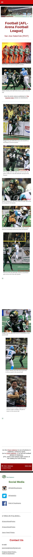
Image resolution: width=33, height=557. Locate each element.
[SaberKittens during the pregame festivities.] (16, 53)
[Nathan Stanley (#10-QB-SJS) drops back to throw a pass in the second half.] (16, 354)
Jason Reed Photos (8, 532)
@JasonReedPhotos (8, 521)
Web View (28, 466)
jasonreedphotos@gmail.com (11, 548)
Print (5, 466)
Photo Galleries (12, 450)
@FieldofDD (12, 495)
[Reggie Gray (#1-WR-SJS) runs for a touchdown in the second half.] (16, 320)
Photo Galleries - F (12, 453)
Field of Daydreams (14, 503)
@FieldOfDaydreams (15, 488)
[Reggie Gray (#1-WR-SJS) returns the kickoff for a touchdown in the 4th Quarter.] (16, 122)
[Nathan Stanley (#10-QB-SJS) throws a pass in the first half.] (16, 79)
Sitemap (10, 466)
